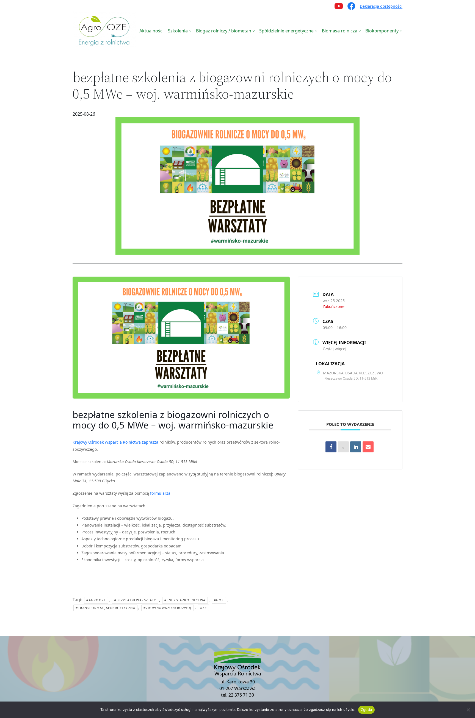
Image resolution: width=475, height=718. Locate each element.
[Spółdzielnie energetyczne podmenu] (316, 30)
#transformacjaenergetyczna (105, 608)
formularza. (161, 493)
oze (203, 608)
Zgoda (366, 709)
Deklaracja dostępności (381, 6)
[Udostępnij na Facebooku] (330, 446)
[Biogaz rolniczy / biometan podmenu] (253, 30)
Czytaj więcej (334, 348)
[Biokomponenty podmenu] (401, 30)
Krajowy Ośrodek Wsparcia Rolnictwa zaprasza (115, 442)
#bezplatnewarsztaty (135, 600)
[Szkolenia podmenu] (190, 30)
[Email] (368, 446)
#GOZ (219, 600)
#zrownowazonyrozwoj (167, 608)
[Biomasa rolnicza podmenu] (359, 30)
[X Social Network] (343, 446)
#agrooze (96, 600)
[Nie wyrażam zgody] (468, 710)
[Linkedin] (355, 446)
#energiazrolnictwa (185, 600)
